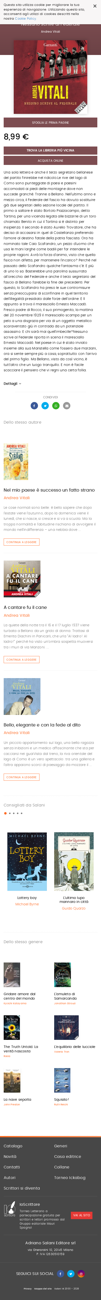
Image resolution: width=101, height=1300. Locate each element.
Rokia (7, 1056)
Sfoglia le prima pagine (50, 122)
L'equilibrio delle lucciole (74, 1047)
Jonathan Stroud (65, 1003)
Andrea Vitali (50, 31)
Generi (60, 1146)
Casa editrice (67, 1157)
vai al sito (81, 1215)
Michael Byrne (27, 904)
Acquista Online (50, 160)
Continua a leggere (21, 542)
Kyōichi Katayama (15, 1003)
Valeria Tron (61, 1052)
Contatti (12, 1167)
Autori (9, 1178)
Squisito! (61, 1099)
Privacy (28, 1289)
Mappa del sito (43, 1289)
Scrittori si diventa (22, 1188)
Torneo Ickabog (70, 1178)
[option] (27, 870)
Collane (61, 1167)
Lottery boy (27, 898)
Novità (10, 1157)
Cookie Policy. (26, 18)
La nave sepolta (17, 1099)
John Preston (12, 1104)
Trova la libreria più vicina (51, 150)
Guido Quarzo (74, 908)
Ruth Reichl (61, 1104)
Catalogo (13, 1146)
